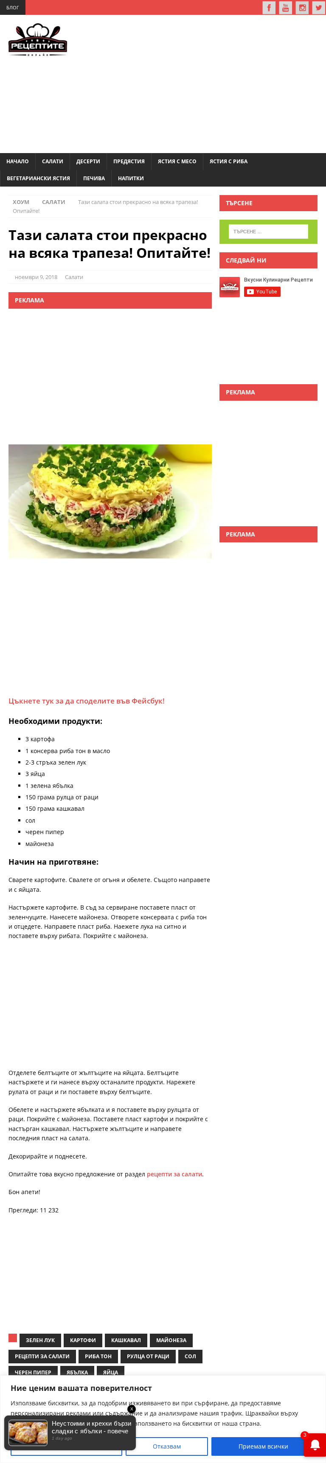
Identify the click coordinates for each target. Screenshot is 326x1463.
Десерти (88, 161)
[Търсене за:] (268, 231)
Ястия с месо (177, 161)
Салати (52, 161)
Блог (12, 7)
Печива (94, 178)
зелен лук (40, 1340)
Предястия (129, 161)
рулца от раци (148, 1356)
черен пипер (33, 1372)
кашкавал (126, 1340)
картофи (83, 1340)
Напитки (131, 178)
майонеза (171, 1340)
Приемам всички (263, 1446)
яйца (110, 1372)
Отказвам (167, 1446)
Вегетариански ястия (38, 178)
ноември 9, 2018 (36, 277)
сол (190, 1356)
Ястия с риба (228, 161)
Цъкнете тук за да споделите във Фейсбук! (86, 701)
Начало (17, 161)
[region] (163, 1419)
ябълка (77, 1372)
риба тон (98, 1356)
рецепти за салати (174, 1174)
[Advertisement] (209, 82)
